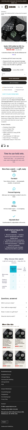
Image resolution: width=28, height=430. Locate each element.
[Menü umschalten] (2, 7)
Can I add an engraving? (8, 307)
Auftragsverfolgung (5, 377)
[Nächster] (26, 42)
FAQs (2, 384)
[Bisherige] (1, 42)
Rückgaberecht (4, 394)
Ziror (12, 426)
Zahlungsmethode (5, 382)
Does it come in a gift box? (9, 312)
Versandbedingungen (6, 392)
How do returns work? (8, 316)
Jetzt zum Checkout (14, 83)
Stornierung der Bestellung (7, 379)
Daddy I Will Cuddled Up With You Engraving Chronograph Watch (14, 14)
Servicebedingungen (5, 397)
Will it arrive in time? (7, 303)
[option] (14, 29)
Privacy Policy (4, 399)
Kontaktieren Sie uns (6, 374)
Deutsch (4, 422)
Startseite (3, 11)
